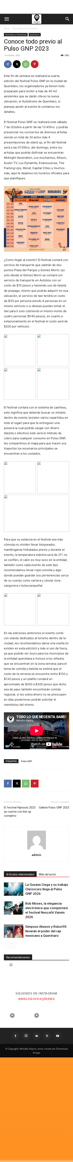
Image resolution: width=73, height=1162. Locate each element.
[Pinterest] (35, 64)
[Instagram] (26, 1036)
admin (36, 855)
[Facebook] (8, 64)
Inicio (7, 28)
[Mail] (36, 1036)
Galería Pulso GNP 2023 (54, 807)
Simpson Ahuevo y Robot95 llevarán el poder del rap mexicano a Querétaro (46, 931)
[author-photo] (36, 849)
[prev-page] (6, 945)
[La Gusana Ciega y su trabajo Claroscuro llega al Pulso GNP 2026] (13, 889)
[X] (17, 64)
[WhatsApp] (26, 64)
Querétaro (35, 34)
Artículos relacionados (20, 874)
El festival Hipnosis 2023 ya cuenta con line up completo (19, 812)
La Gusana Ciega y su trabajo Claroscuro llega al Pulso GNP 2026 (46, 889)
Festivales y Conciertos (25, 28)
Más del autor (47, 874)
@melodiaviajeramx (36, 999)
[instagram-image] (12, 1015)
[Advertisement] (36, 7)
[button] (6, 19)
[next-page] (12, 945)
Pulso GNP (26, 761)
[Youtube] (58, 1036)
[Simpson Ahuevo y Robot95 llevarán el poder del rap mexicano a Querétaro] (13, 931)
